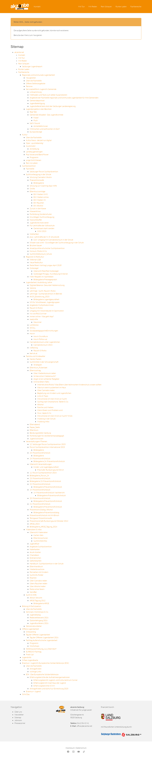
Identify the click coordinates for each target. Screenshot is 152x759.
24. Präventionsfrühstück (40, 458)
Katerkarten (35, 549)
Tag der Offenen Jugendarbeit (38, 634)
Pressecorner (19, 723)
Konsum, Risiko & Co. (38, 251)
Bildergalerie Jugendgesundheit (46, 299)
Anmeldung (34, 149)
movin (32, 333)
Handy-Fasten (35, 359)
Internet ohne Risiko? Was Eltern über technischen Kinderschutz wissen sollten (69, 384)
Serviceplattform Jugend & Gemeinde (41, 89)
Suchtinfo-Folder (36, 575)
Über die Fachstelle (34, 80)
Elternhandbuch (36, 566)
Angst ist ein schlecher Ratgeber (46, 379)
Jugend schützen (36, 438)
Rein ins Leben (32, 163)
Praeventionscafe (37, 180)
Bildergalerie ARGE (41, 603)
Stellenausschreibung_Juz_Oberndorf (41, 649)
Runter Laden (23, 69)
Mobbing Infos (43, 421)
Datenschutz (81, 748)
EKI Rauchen (38, 203)
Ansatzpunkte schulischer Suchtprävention (47, 248)
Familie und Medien (45, 407)
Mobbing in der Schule (46, 418)
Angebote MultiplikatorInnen (42, 305)
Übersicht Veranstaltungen (41, 464)
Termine (29, 86)
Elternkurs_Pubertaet (38, 367)
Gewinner (37, 322)
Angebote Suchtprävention (41, 546)
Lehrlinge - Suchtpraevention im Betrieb (46, 293)
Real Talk (33, 112)
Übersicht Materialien (39, 532)
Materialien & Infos (34, 529)
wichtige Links (35, 671)
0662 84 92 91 (83, 723)
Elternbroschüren (40, 538)
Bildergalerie (38, 183)
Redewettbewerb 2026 (39, 617)
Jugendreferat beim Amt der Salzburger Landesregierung (53, 106)
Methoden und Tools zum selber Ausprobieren (48, 95)
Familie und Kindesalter (35, 356)
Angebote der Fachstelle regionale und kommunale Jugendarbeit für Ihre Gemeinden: (64, 97)
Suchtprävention (29, 166)
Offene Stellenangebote (35, 83)
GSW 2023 (41, 231)
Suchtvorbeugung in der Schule (38, 174)
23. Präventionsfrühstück (40, 478)
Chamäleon (34, 555)
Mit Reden (22, 61)
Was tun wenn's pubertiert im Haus (51, 387)
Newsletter (19, 714)
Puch (35, 120)
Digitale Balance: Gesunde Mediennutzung (47, 285)
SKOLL (32, 328)
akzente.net (19, 52)
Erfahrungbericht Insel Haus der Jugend (49, 683)
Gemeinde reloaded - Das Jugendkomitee (46, 115)
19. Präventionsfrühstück (40, 490)
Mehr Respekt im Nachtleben (41, 276)
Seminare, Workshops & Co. (37, 612)
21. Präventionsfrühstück (40, 504)
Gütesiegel (34, 268)
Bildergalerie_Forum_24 (39, 475)
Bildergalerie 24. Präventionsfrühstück (49, 461)
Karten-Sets (38, 535)
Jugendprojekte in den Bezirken (39, 109)
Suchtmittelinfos (40, 541)
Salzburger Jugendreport (32, 66)
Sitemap (17, 717)
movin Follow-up (40, 339)
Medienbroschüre (37, 569)
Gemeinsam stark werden (43, 228)
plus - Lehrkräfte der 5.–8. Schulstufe (44, 237)
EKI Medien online (41, 197)
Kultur (24, 134)
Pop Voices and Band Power (37, 154)
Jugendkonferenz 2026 (39, 623)
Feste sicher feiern (37, 589)
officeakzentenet (84, 726)
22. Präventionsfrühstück (40, 484)
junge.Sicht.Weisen (33, 160)
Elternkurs (34, 430)
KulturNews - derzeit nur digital (39, 140)
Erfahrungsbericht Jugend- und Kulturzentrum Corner (55, 680)
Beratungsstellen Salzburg (40, 433)
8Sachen (33, 578)
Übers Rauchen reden (38, 583)
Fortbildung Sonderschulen (41, 214)
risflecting (34, 347)
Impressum (70, 748)
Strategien (37, 365)
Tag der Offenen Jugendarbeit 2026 (44, 637)
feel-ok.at (33, 353)
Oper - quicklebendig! (34, 143)
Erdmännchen (35, 558)
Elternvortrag (35, 370)
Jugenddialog (35, 615)
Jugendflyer (34, 543)
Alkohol (40, 404)
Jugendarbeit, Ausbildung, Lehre (39, 282)
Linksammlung (36, 92)
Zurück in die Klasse (38, 208)
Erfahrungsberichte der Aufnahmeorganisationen (50, 677)
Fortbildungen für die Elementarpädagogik (47, 436)
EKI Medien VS (39, 200)
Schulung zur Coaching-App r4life (43, 186)
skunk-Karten (35, 552)
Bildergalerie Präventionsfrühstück (47, 487)
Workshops (34, 646)
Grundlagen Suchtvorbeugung (42, 217)
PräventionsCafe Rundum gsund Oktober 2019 (49, 521)
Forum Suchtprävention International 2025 (47, 447)
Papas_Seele (35, 427)
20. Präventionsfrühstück (40, 498)
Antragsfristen (35, 668)
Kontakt (21, 55)
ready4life (34, 319)
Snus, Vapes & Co (44, 413)
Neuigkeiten (31, 78)
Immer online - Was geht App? (42, 316)
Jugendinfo (26, 657)
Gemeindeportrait (37, 100)
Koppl (35, 117)
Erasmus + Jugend (33, 691)
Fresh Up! (30, 654)
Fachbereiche (23, 72)
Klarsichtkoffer (36, 220)
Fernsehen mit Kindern (39, 572)
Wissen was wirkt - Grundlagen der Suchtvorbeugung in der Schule (57, 242)
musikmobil (30, 146)
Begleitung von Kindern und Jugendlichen (54, 393)
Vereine (33, 288)
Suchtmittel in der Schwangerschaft (44, 362)
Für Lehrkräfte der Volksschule (42, 225)
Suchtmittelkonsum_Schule (41, 254)
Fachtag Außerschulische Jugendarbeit (41, 640)
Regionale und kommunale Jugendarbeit (38, 75)
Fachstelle (30, 168)
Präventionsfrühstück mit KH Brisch (44, 515)
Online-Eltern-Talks (41, 382)
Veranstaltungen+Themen (36, 441)
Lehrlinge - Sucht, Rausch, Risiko (43, 291)
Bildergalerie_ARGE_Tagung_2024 (43, 526)
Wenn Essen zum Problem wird (50, 410)
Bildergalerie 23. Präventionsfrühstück (45, 481)
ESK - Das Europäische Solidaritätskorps (42, 674)
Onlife (32, 188)
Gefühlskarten (35, 561)
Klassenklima (35, 211)
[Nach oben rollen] (147, 754)
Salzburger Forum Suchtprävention (44, 171)
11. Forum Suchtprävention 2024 (43, 472)
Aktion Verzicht (36, 597)
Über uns (18, 712)
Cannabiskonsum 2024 (42, 345)
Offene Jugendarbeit (30, 629)
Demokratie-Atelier (34, 626)
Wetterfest (34, 234)
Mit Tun (21, 58)
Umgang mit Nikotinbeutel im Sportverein (47, 311)
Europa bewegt (36, 132)
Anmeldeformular (40, 126)
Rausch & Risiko (36, 308)
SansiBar (33, 592)
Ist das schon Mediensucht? (44, 376)
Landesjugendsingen (34, 151)
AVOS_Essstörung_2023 (39, 296)
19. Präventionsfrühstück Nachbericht (49, 492)
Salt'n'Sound (35, 123)
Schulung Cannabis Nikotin (41, 177)
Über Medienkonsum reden (44, 373)
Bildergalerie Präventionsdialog (46, 512)
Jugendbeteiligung (37, 103)
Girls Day (26, 694)
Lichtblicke (34, 325)
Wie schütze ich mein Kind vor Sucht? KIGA (54, 416)
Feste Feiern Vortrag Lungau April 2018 (45, 265)
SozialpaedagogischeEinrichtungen (44, 330)
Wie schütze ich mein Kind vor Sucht (52, 399)
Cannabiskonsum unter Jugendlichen (45, 342)
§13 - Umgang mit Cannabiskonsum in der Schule (53, 240)
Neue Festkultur (36, 262)
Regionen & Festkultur (35, 257)
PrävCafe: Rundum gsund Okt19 (50, 470)
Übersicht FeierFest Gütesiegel (46, 271)
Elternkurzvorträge (37, 191)
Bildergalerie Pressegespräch (45, 279)
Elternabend (35, 424)
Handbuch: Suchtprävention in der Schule (46, 563)
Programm (34, 157)
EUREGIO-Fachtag (33, 651)
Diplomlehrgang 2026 (39, 620)
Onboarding (31, 632)
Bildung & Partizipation (31, 606)
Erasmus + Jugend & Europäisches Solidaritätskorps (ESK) (45, 663)
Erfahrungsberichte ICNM (44, 686)
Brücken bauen (36, 245)
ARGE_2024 (35, 524)
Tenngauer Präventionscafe (41, 518)
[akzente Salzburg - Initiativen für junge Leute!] (20, 6)
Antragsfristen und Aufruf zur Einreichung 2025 (49, 688)
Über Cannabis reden (46, 390)
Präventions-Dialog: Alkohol (41, 509)
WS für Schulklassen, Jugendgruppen (45, 302)
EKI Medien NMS (40, 194)
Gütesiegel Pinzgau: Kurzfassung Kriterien (50, 274)
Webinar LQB (35, 259)
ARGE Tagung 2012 (37, 600)
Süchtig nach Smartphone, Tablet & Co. (53, 401)
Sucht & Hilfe (31, 595)
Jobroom (18, 720)
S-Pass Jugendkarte (30, 660)
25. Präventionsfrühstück (40, 453)
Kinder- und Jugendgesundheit (46, 467)
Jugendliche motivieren (39, 222)
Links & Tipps (42, 396)
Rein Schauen (23, 63)
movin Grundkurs (40, 336)
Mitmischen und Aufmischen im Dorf (44, 129)
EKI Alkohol (38, 205)
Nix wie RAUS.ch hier (38, 313)
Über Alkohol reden (38, 586)
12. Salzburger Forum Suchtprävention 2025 (48, 444)
